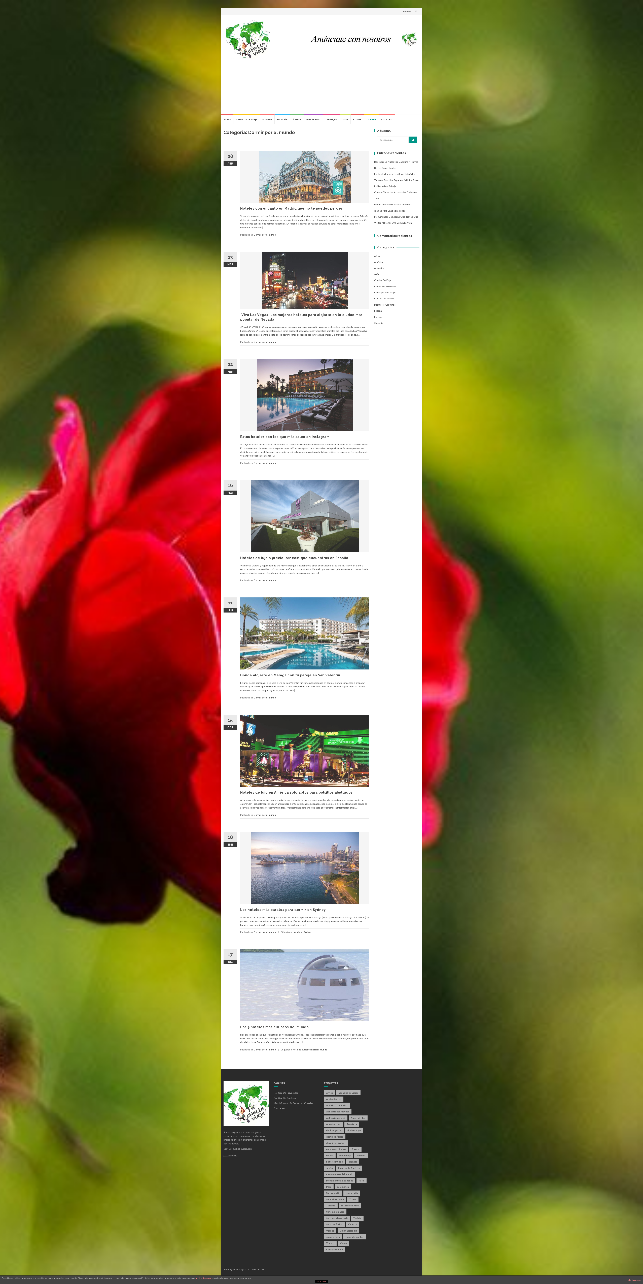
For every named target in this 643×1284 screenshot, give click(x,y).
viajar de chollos (354, 1236)
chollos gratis (333, 1130)
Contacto (406, 11)
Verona (330, 1230)
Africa (329, 1092)
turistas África (334, 1224)
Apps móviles (358, 1117)
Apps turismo (333, 1124)
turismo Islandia (335, 1211)
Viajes (343, 1243)
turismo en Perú (350, 1205)
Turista (357, 1218)
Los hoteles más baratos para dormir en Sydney (283, 910)
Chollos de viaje (246, 119)
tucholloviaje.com (242, 1148)
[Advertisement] (321, 89)
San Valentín (333, 1193)
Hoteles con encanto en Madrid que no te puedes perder (291, 208)
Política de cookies (285, 1098)
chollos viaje (354, 1130)
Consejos (331, 119)
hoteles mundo (319, 1049)
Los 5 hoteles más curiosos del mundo (274, 1027)
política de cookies (204, 1278)
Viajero (330, 1243)
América (378, 262)
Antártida (313, 119)
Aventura (352, 1124)
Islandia (352, 1161)
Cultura (386, 119)
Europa (267, 119)
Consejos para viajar (385, 292)
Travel (352, 1199)
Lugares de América (349, 1168)
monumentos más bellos (339, 1180)
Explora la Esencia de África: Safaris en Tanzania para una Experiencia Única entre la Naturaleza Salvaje (396, 180)
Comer (357, 119)
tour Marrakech (335, 1199)
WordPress (258, 1269)
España (378, 310)
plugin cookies (634, 1280)
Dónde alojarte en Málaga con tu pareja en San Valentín (290, 675)
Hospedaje (345, 1155)
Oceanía (282, 119)
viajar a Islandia (348, 1230)
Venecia (352, 1224)
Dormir (371, 119)
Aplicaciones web (335, 1117)
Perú (328, 1186)
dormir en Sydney (302, 932)
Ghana (329, 1155)
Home (227, 119)
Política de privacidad (286, 1092)
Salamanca (343, 1186)
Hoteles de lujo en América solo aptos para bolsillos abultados (296, 792)
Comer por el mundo (385, 286)
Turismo (330, 1205)
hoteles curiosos (302, 1049)
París (361, 1180)
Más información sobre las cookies (293, 1103)
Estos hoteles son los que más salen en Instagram (285, 437)
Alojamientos (333, 1099)
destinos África (334, 1136)
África (297, 119)
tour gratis (352, 1193)
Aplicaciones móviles (337, 1111)
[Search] (413, 140)
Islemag (228, 1269)
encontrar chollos (336, 1149)
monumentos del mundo (339, 1174)
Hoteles (361, 1155)
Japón (329, 1168)
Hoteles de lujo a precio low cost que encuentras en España (294, 558)
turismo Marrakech (337, 1218)
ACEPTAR (321, 1282)
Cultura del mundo (384, 298)
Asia (345, 119)
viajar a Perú (333, 1236)
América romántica (336, 1105)
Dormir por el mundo (265, 234)
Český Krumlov (334, 1249)
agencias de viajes (348, 1092)
